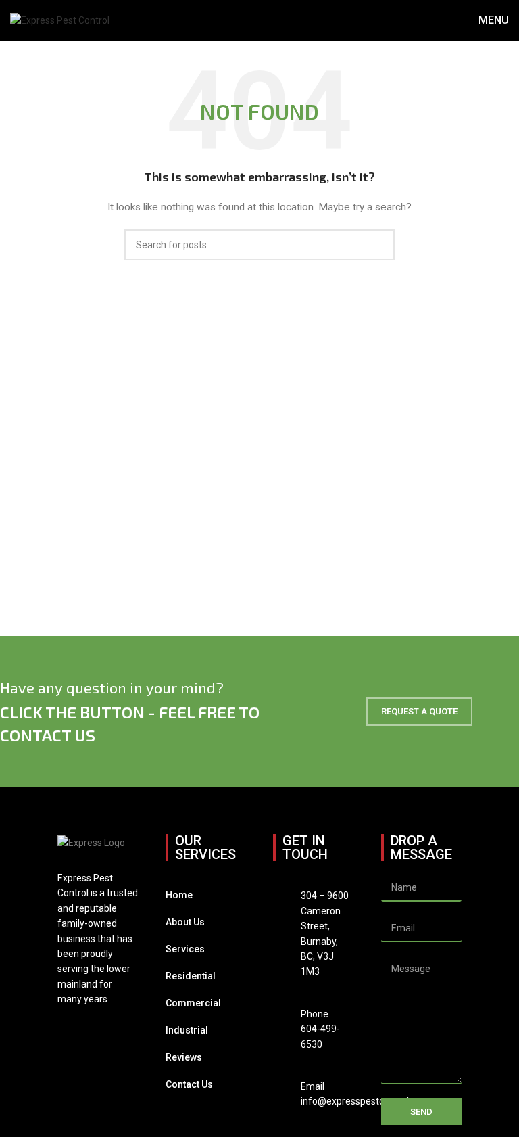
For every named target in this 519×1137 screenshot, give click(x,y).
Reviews (184, 1057)
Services (185, 949)
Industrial (187, 1030)
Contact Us (189, 1084)
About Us (185, 921)
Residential (191, 976)
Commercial (193, 1003)
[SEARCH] (379, 244)
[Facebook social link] (65, 1030)
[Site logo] (59, 19)
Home (179, 894)
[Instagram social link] (82, 1030)
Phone (314, 1013)
